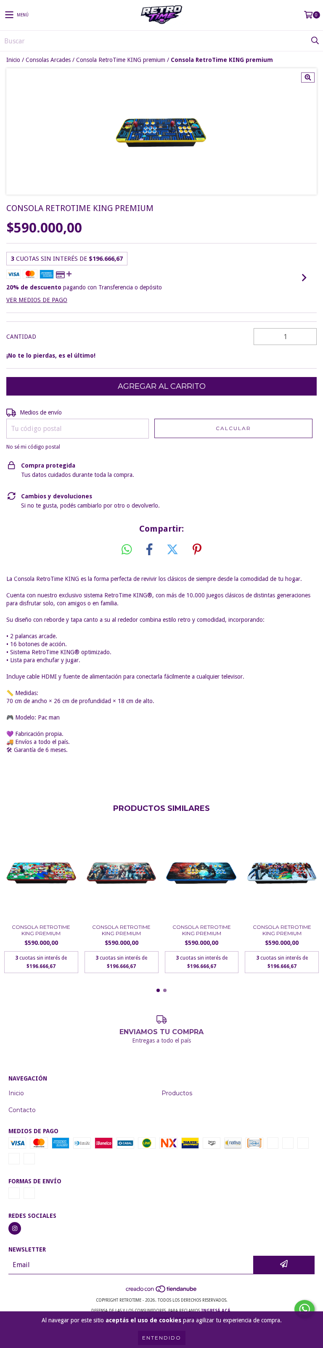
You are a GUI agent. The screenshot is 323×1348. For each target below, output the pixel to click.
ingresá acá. (216, 1310)
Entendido (161, 1338)
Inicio (13, 59)
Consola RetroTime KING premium (120, 59)
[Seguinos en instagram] (14, 1228)
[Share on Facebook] (149, 549)
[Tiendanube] (162, 1291)
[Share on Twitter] (172, 549)
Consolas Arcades (48, 59)
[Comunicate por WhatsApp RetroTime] (304, 1309)
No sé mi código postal (33, 447)
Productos (177, 1093)
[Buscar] (314, 40)
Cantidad (21, 336)
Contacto (22, 1110)
